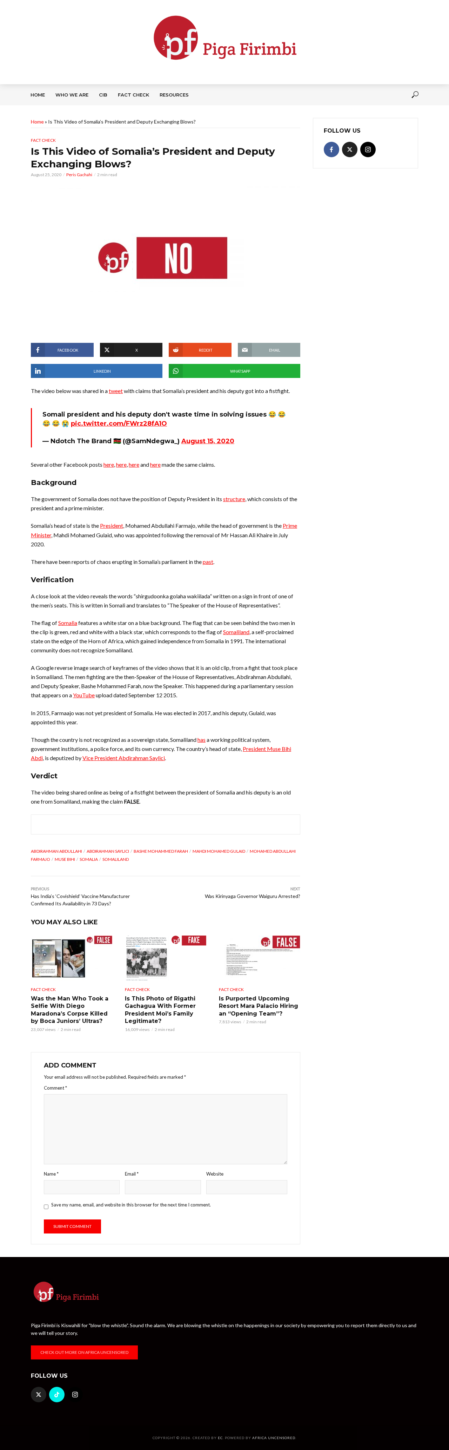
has (201, 739)
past (208, 561)
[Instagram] (368, 149)
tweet (116, 390)
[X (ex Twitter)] (349, 149)
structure (234, 498)
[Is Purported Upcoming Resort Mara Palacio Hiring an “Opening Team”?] (259, 958)
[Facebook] (331, 149)
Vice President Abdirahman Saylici (123, 757)
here (108, 464)
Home (38, 95)
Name (51, 1174)
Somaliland (236, 631)
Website (214, 1174)
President (111, 525)
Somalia (67, 622)
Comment (55, 1088)
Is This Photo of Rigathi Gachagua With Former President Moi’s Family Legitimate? (160, 1010)
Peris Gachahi (79, 174)
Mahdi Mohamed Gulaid (219, 851)
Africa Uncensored (273, 1438)
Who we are (71, 95)
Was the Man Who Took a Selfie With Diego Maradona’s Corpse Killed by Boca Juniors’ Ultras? (69, 1010)
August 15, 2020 (207, 441)
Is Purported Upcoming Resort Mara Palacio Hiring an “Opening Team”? (258, 1006)
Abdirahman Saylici (108, 851)
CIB (103, 95)
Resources (174, 95)
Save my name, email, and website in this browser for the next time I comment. (131, 1205)
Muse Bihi (65, 859)
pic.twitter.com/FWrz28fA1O (119, 423)
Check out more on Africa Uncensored (84, 1352)
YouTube (84, 695)
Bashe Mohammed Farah (161, 851)
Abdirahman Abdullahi (56, 851)
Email (132, 1174)
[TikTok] (57, 1394)
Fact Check (133, 95)
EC (220, 1438)
